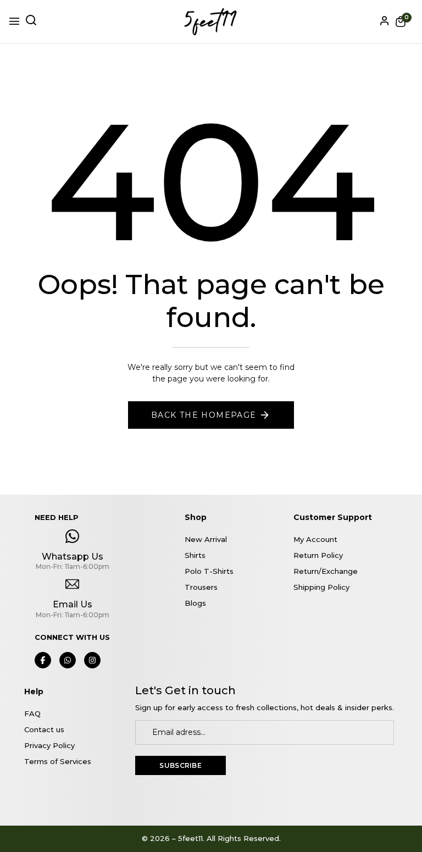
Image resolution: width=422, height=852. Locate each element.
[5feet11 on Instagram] (92, 660)
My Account (315, 539)
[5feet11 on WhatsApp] (67, 660)
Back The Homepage (204, 415)
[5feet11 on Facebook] (43, 660)
